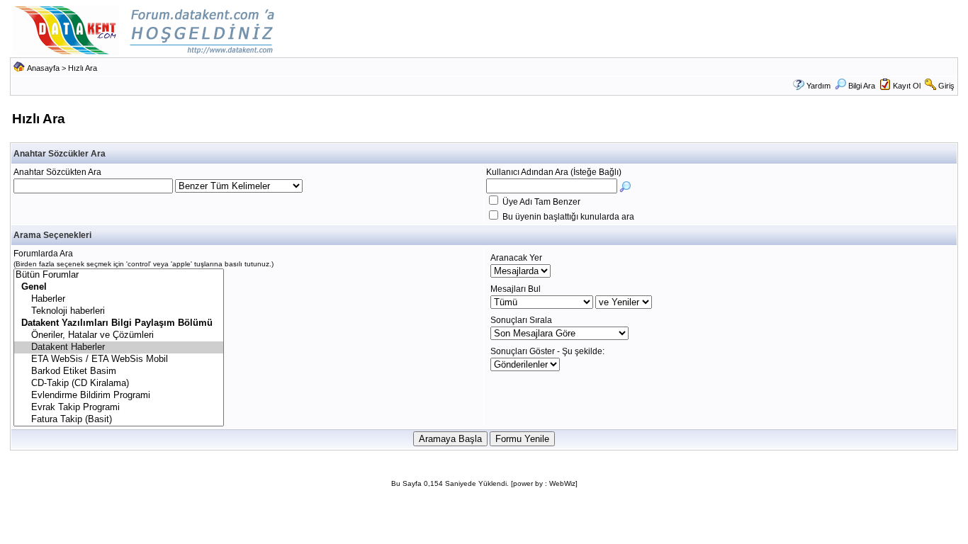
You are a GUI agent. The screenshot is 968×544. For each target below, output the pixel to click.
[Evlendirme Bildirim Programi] (118, 396)
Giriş (946, 85)
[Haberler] (118, 299)
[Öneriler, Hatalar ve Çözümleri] (118, 335)
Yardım (818, 85)
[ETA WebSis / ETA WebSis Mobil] (118, 359)
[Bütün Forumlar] (118, 275)
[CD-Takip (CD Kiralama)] (118, 384)
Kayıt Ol (907, 85)
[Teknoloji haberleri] (118, 311)
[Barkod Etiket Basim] (118, 372)
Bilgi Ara (861, 85)
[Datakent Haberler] (118, 347)
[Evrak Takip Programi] (118, 408)
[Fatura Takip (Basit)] (118, 420)
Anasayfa (43, 68)
